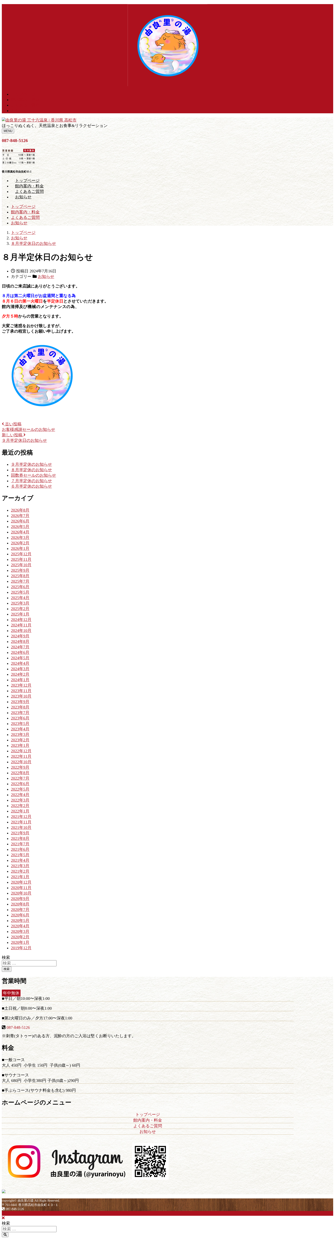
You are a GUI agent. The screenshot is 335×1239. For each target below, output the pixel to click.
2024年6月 (20, 652)
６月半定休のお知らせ (31, 486)
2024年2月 (20, 674)
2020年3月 (20, 931)
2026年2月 (20, 543)
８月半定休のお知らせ (31, 470)
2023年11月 (21, 690)
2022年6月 (20, 783)
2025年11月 (21, 559)
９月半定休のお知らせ (31, 464)
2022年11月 (21, 756)
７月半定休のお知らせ (31, 481)
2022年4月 (20, 794)
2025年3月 (20, 603)
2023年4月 (20, 729)
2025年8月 (20, 576)
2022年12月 (21, 751)
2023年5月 (20, 723)
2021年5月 (20, 855)
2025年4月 (20, 597)
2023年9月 (20, 701)
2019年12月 (21, 948)
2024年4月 (20, 663)
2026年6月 (20, 521)
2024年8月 (20, 641)
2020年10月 (21, 893)
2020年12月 (21, 882)
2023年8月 (20, 707)
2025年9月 (20, 570)
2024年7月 (20, 647)
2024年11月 (21, 625)
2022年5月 (20, 789)
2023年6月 (20, 718)
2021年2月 (20, 871)
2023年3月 (20, 734)
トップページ (23, 94)
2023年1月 (20, 745)
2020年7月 (20, 909)
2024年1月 (20, 680)
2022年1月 (20, 811)
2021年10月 (21, 827)
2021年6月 (20, 849)
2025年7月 (20, 581)
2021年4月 (20, 860)
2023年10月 (21, 696)
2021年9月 (20, 833)
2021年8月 (20, 838)
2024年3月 (20, 669)
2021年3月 (20, 866)
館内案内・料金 (25, 99)
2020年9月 (20, 898)
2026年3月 (20, 537)
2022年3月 (20, 800)
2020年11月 (21, 887)
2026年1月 (20, 548)
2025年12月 (21, 554)
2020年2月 (20, 937)
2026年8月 (20, 510)
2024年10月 (21, 630)
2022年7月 (20, 778)
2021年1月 (20, 876)
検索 (6, 957)
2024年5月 (20, 658)
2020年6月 (20, 915)
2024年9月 (20, 636)
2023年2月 (20, 740)
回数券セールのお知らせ (33, 475)
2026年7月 (20, 515)
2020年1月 (20, 942)
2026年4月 (20, 532)
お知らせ (19, 110)
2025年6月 (20, 587)
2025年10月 (21, 565)
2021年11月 (21, 822)
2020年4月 (20, 926)
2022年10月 (21, 762)
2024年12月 (21, 619)
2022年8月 (20, 773)
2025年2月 (20, 608)
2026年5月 (20, 526)
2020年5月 (20, 920)
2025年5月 (20, 592)
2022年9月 (20, 767)
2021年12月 (21, 816)
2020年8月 (20, 904)
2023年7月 (20, 712)
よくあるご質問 (25, 105)
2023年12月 (21, 685)
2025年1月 (20, 614)
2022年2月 (20, 805)
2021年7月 (20, 844)
